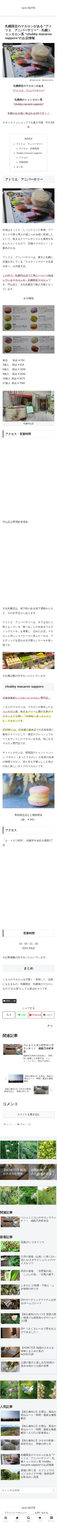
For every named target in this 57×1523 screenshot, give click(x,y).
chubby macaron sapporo (29, 153)
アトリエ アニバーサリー (29, 144)
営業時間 (23, 162)
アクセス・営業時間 (29, 148)
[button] (48, 1015)
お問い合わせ (41, 1512)
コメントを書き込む (28, 1114)
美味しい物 (11, 1001)
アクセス (24, 157)
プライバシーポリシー (15, 1512)
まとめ (19, 167)
